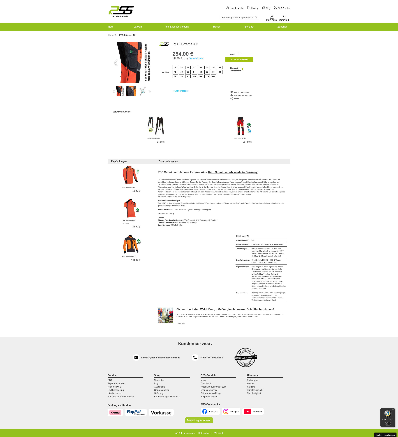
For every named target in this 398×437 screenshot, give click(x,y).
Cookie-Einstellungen (385, 435)
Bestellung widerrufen (199, 420)
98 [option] (188, 76)
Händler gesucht (255, 389)
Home (111, 35)
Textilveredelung (116, 389)
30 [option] (213, 67)
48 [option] (175, 71)
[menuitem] (110, 26)
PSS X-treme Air (240, 138)
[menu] (199, 26)
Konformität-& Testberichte (121, 396)
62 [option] (220, 71)
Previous (116, 62)
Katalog (255, 8)
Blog (268, 8)
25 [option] (181, 67)
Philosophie (252, 380)
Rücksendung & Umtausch (167, 396)
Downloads (206, 383)
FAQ (110, 380)
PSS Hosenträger (153, 138)
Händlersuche (237, 8)
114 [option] (213, 76)
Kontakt (251, 383)
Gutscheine (159, 386)
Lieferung (158, 393)
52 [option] (188, 71)
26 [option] (188, 67)
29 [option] (207, 67)
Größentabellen (161, 389)
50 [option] (181, 71)
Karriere (251, 386)
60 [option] (213, 71)
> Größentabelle (181, 90)
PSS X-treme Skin (128, 187)
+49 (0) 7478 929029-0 (211, 357)
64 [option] (175, 76)
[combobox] (239, 17)
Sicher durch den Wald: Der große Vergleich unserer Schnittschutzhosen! (225, 309)
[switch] (388, 423)
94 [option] (181, 76)
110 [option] (207, 76)
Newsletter (159, 380)
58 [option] (207, 71)
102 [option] (194, 76)
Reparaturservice (116, 383)
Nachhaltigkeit (254, 393)
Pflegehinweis (114, 386)
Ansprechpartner (209, 396)
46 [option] (220, 67)
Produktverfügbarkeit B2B (213, 386)
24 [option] (175, 67)
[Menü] (393, 410)
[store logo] (121, 12)
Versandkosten (197, 58)
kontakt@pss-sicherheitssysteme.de (160, 357)
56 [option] (201, 71)
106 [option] (200, 76)
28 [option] (201, 67)
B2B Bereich (284, 8)
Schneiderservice (209, 389)
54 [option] (194, 71)
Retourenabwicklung (211, 393)
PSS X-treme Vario (129, 256)
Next (148, 62)
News (203, 380)
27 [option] (194, 67)
